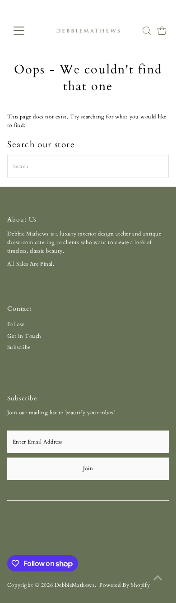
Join (88, 468)
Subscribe (18, 347)
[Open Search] (147, 31)
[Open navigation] (26, 30)
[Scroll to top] (158, 578)
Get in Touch (24, 336)
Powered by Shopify (124, 585)
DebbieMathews (75, 585)
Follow (16, 324)
